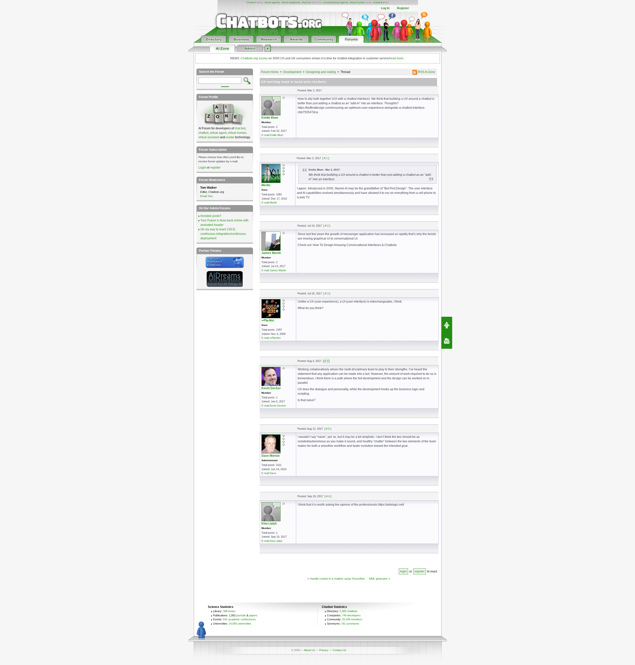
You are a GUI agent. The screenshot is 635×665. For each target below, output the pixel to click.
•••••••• (225, 86)
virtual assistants (290, 2)
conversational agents (335, 2)
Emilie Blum (269, 117)
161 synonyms (350, 623)
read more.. (397, 58)
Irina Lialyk (269, 523)
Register (403, 8)
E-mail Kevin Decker (273, 405)
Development (292, 72)
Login (202, 167)
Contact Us (339, 650)
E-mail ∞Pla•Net (271, 337)
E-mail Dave (268, 473)
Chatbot (251, 2)
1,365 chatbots (348, 611)
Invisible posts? (210, 216)
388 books (229, 611)
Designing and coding (321, 72)
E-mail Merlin (269, 202)
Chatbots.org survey (254, 58)
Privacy (323, 650)
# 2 (327, 225)
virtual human (357, 2)
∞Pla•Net (267, 320)
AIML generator (378, 578)
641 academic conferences (239, 619)
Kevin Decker (271, 388)
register (419, 571)
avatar (230, 137)
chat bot (306, 2)
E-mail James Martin (273, 270)
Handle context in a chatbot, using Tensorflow (337, 578)
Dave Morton (270, 455)
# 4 (326, 360)
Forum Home (270, 72)
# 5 (328, 428)
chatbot (203, 133)
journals (241, 615)
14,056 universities (240, 623)
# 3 (327, 293)
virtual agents (272, 2)
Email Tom (206, 196)
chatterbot (379, 2)
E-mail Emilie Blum (272, 135)
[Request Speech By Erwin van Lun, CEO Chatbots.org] (446, 325)
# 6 (328, 496)
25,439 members (352, 619)
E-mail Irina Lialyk (272, 540)
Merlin (265, 185)
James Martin (271, 253)
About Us (309, 650)
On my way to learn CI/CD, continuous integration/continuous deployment (223, 234)
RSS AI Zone (426, 72)
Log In (385, 8)
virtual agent (218, 133)
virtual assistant (208, 137)
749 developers (351, 615)
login (403, 571)
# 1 (326, 158)
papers (253, 615)
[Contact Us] (446, 341)
